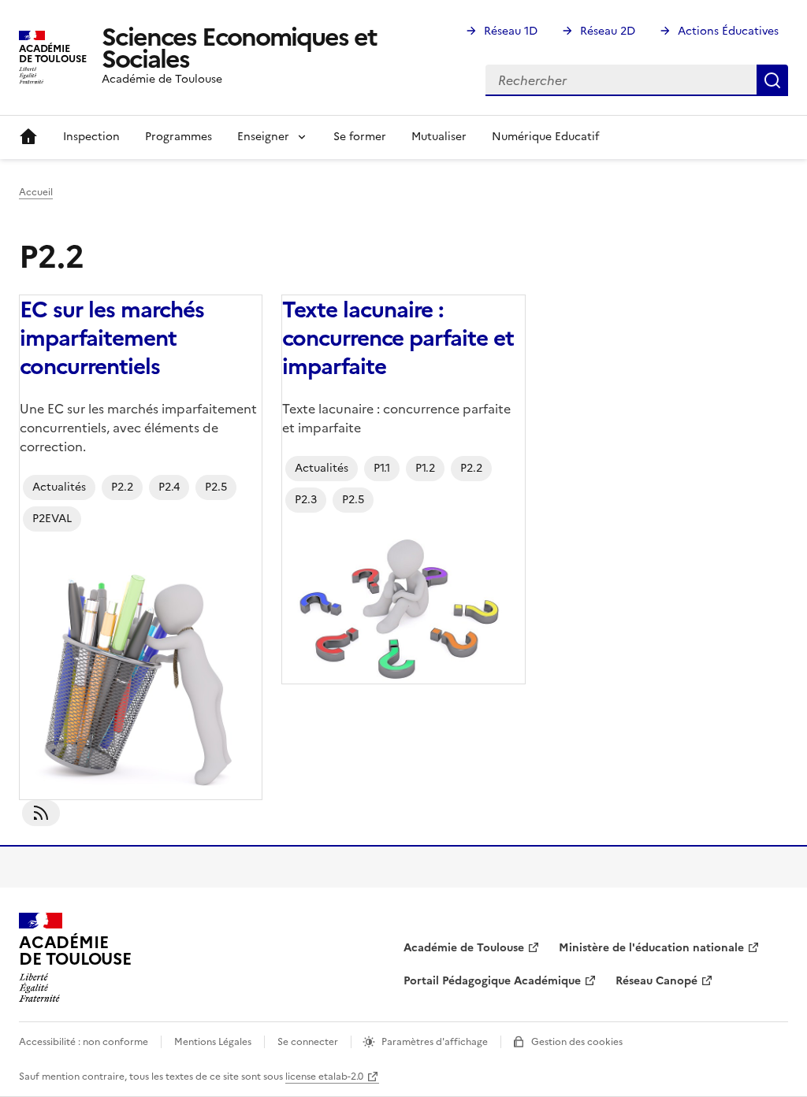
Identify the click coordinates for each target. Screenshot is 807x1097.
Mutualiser (439, 136)
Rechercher (772, 80)
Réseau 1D (510, 31)
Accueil (28, 137)
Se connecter (307, 1042)
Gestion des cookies (577, 1042)
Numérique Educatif (545, 136)
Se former (359, 136)
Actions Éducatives (728, 31)
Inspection (91, 136)
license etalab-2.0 (324, 1076)
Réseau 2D (607, 31)
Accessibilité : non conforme (83, 1042)
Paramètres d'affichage (434, 1042)
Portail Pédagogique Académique (492, 981)
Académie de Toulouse (464, 947)
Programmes (178, 136)
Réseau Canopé (656, 981)
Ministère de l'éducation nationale (651, 947)
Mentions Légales (212, 1042)
